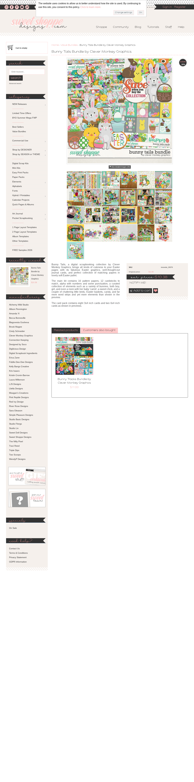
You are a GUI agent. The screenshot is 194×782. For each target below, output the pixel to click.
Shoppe (101, 27)
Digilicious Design (17, 349)
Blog (138, 27)
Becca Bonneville (17, 318)
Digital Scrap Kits (20, 163)
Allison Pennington (18, 309)
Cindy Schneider (17, 331)
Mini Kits (16, 168)
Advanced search (15, 83)
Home (55, 45)
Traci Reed (14, 446)
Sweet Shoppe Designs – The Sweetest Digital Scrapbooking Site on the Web (41, 23)
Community (121, 27)
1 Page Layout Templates (24, 227)
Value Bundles (69, 45)
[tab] (66, 330)
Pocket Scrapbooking (22, 218)
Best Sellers (18, 127)
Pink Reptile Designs (19, 397)
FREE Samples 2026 (22, 250)
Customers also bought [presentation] (99, 330)
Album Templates (20, 236)
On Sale (13, 528)
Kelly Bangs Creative (19, 366)
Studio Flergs (15, 424)
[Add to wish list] (155, 290)
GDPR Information (18, 562)
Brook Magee (15, 327)
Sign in (167, 7)
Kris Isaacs (14, 371)
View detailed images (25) (120, 167)
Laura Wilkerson (17, 379)
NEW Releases (19, 104)
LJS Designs (15, 384)
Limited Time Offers (21, 113)
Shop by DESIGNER (22, 149)
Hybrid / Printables (21, 195)
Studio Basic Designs (19, 419)
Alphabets (17, 186)
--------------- (18, 108)
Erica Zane (14, 357)
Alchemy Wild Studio (19, 304)
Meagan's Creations (18, 393)
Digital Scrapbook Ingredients (23, 353)
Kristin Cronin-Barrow (19, 375)
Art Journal (17, 213)
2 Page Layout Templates (24, 232)
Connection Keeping (18, 340)
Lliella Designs (16, 388)
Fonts (15, 191)
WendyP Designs (17, 459)
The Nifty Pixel (16, 441)
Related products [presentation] (66, 330)
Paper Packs (18, 177)
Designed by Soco (18, 344)
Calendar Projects (20, 200)
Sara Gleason (15, 410)
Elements (16, 181)
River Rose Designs (18, 406)
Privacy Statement (18, 557)
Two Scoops (15, 454)
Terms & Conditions (18, 553)
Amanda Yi (14, 313)
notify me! (135, 283)
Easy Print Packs (20, 172)
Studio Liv (13, 428)
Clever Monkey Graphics (21, 335)
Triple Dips (14, 450)
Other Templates (20, 241)
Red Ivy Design (16, 402)
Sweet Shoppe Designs (20, 437)
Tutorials (153, 27)
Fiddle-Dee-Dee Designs (21, 362)
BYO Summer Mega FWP (24, 118)
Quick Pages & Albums (23, 204)
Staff (168, 27)
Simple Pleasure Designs (21, 415)
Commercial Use (20, 140)
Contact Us (14, 548)
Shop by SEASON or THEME (26, 154)
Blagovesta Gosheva (19, 322)
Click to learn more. (90, 7)
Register (180, 7)
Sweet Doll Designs (18, 432)
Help (181, 27)
